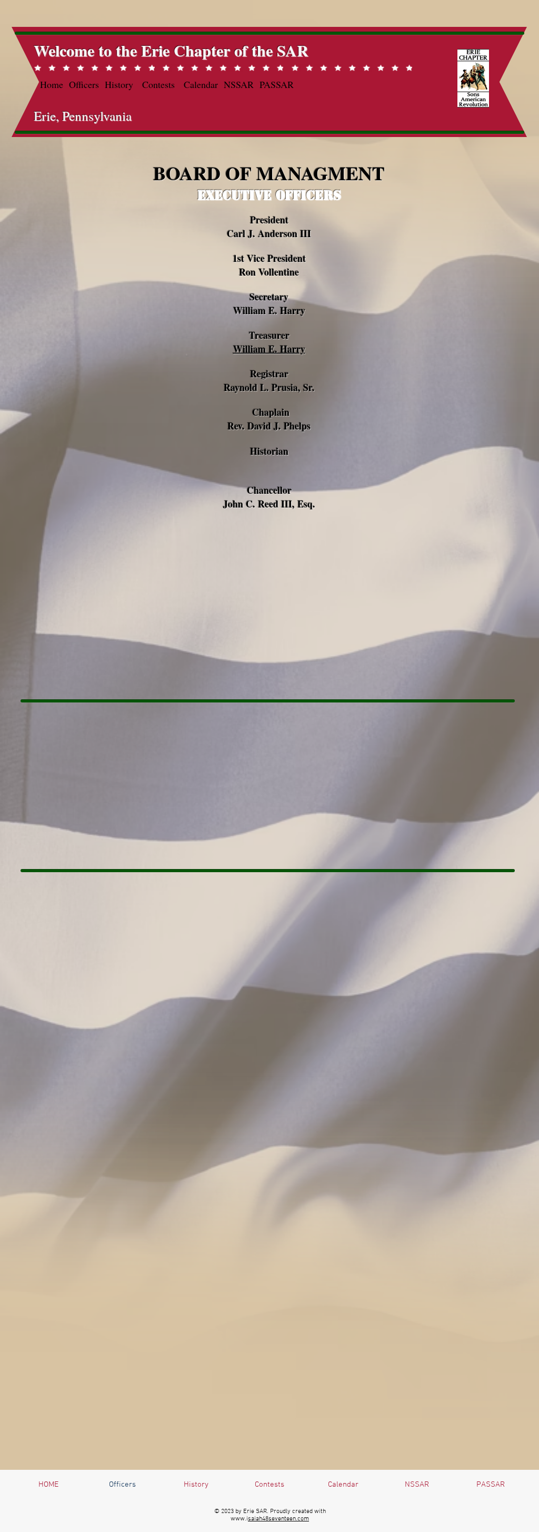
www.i (239, 1519)
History (119, 84)
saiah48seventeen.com (278, 1519)
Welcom (60, 50)
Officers (84, 84)
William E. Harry (269, 349)
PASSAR (276, 84)
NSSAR (239, 84)
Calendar (201, 84)
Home (51, 84)
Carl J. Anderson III (269, 233)
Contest (156, 84)
